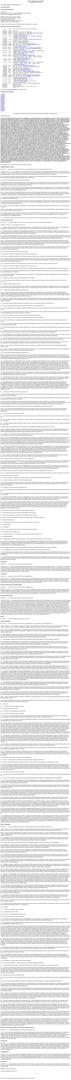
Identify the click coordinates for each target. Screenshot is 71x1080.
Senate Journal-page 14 (29, 43)
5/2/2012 (2, 104)
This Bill (7, 4)
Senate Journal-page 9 (23, 41)
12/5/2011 (3, 94)
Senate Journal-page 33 (35, 39)
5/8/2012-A (3, 108)
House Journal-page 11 (23, 59)
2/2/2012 (2, 99)
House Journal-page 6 (36, 47)
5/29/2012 (3, 110)
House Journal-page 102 (20, 79)
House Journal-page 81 (27, 51)
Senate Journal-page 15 (20, 46)
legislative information (12, 89)
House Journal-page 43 (20, 82)
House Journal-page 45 (33, 66)
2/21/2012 (3, 100)
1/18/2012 (3, 95)
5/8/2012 (2, 106)
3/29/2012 (3, 103)
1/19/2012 (3, 96)
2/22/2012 (3, 101)
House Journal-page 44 (28, 65)
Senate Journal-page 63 (33, 74)
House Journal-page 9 (23, 69)
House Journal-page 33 (23, 58)
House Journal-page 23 (28, 54)
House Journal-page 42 (20, 53)
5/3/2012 (2, 105)
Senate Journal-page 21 (37, 32)
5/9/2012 (2, 109)
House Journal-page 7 (26, 68)
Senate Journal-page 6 (20, 37)
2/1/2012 (2, 98)
